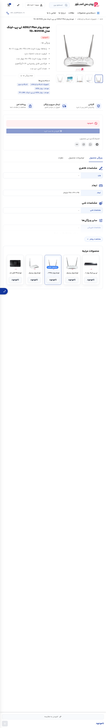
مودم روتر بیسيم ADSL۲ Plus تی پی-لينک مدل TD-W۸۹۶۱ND (71, 273)
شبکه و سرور (23, 84)
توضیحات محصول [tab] (76, 158)
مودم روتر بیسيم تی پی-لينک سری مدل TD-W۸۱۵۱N (34, 273)
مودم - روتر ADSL (42, 88)
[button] (79, 48)
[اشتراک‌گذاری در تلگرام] (97, 144)
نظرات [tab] (60, 158)
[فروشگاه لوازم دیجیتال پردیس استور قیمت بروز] (87, 4)
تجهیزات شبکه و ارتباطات (87, 19)
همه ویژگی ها (26, 75)
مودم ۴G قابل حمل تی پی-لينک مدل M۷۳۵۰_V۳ (15, 273)
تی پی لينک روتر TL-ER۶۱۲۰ (90, 273)
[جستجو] (66, 5)
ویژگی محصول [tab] (95, 158)
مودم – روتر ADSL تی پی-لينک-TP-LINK (34, 92)
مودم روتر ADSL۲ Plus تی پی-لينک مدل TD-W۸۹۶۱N (53, 273)
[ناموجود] (5, 723)
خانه (101, 19)
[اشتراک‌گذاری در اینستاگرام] (83, 144)
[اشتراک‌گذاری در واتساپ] (90, 144)
